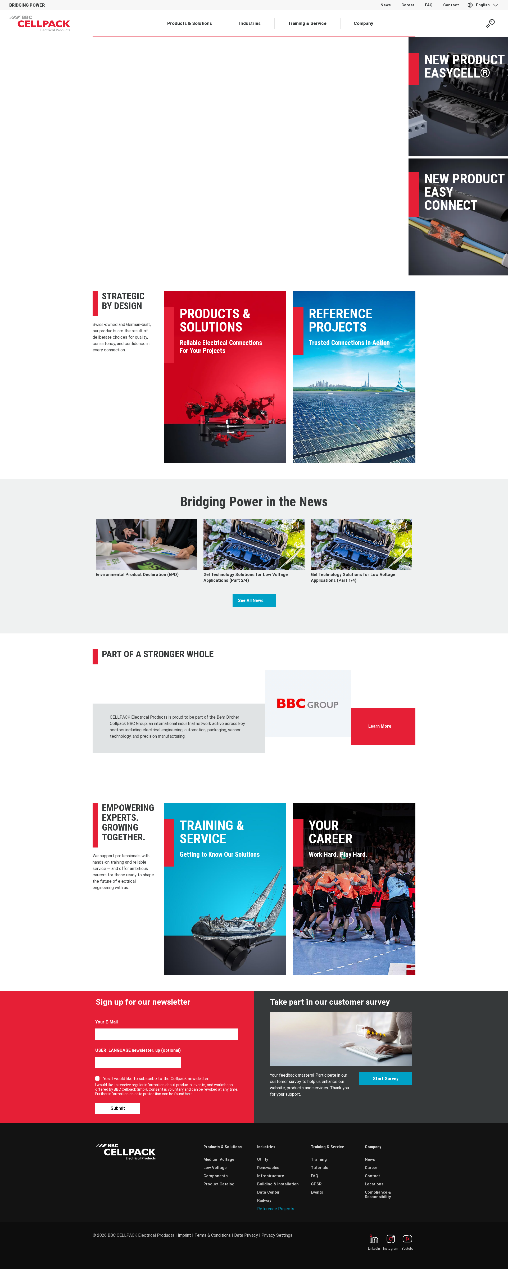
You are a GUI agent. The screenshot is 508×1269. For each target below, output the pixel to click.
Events (317, 1192)
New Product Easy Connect (464, 192)
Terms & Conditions (212, 1235)
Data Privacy (246, 1235)
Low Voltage (214, 1167)
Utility (262, 1159)
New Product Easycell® (464, 66)
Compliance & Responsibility (378, 1194)
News (370, 1159)
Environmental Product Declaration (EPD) (137, 574)
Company (373, 1146)
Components (215, 1175)
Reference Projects (340, 320)
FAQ (314, 1175)
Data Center (268, 1192)
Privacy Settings (276, 1235)
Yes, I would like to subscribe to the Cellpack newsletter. (156, 1078)
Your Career (330, 832)
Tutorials (319, 1167)
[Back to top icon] (482, 1258)
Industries (266, 1146)
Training (319, 1159)
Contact (372, 1175)
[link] (308, 703)
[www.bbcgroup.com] (308, 703)
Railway (264, 1200)
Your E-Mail (106, 1022)
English (483, 5)
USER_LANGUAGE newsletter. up (127, 1050)
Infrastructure (270, 1175)
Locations (374, 1184)
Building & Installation (278, 1184)
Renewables (268, 1167)
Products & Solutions (215, 320)
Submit (118, 1108)
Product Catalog (218, 1184)
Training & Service (212, 832)
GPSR (316, 1184)
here (189, 1094)
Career (371, 1167)
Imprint (184, 1235)
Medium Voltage (218, 1159)
